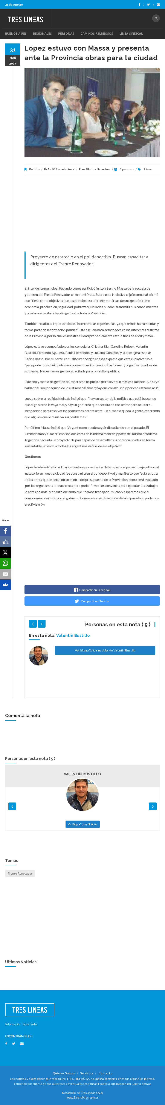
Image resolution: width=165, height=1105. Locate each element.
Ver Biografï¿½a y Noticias (82, 824)
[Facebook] (141, 4)
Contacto (105, 1073)
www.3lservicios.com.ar (82, 1097)
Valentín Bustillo (73, 635)
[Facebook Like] (5, 541)
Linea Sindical (131, 33)
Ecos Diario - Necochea (94, 169)
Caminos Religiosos (97, 33)
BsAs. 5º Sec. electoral (59, 169)
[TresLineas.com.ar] (27, 18)
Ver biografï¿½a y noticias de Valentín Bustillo (105, 650)
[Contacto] (158, 4)
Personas (66, 33)
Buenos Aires (16, 33)
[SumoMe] (5, 584)
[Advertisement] (92, 215)
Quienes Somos (64, 1073)
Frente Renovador (20, 873)
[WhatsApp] (5, 563)
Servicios (86, 1073)
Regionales (42, 33)
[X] (5, 552)
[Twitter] (150, 4)
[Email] (5, 574)
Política (34, 169)
